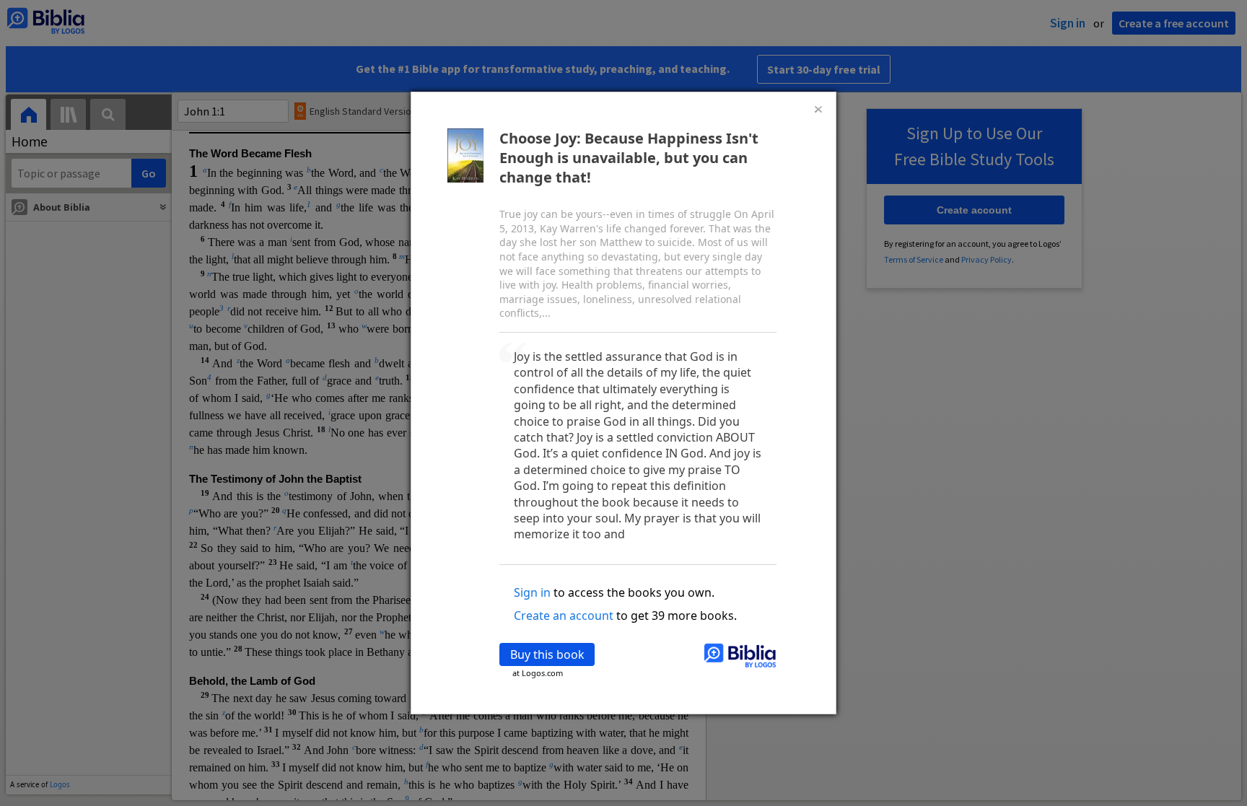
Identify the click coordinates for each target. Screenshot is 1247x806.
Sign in (532, 592)
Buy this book (547, 654)
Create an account (563, 615)
